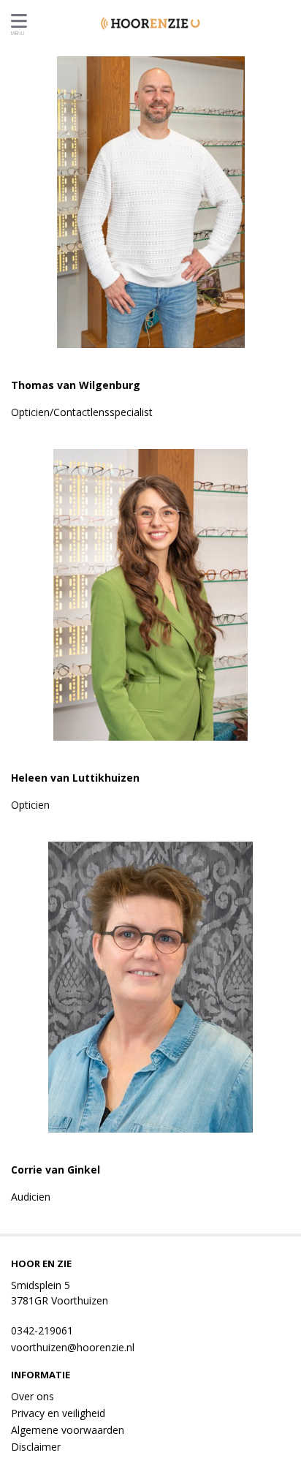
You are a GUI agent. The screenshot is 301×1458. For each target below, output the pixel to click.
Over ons (32, 1396)
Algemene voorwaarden (67, 1430)
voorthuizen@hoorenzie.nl (72, 1347)
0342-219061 (42, 1330)
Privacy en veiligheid (58, 1413)
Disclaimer (36, 1447)
